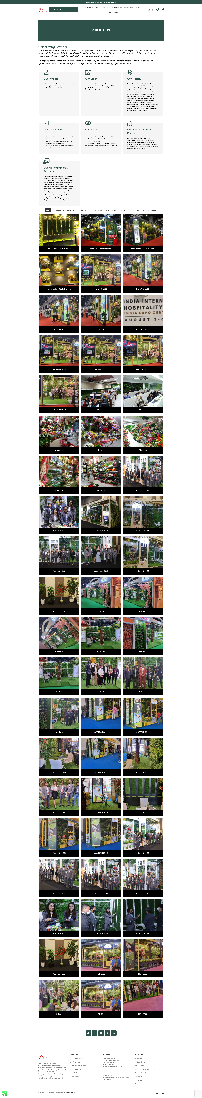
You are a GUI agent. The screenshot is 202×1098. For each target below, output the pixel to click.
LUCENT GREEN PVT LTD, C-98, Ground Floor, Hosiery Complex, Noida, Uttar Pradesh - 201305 (113, 1063)
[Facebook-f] (88, 1033)
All (47, 210)
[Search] (149, 10)
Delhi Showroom (108, 1075)
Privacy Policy (139, 1066)
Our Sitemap (139, 1080)
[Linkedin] (114, 1033)
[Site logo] (42, 10)
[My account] (153, 10)
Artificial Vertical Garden (78, 1066)
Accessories (74, 1077)
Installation (138, 1058)
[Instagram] (94, 1033)
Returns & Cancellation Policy (145, 1069)
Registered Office (109, 1058)
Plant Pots (74, 1073)
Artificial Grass (75, 1062)
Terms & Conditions (141, 1073)
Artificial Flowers (76, 1058)
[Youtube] (101, 1033)
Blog (136, 1084)
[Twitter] (107, 1033)
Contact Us (138, 1077)
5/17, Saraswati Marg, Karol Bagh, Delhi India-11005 (116, 1077)
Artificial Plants (75, 1069)
